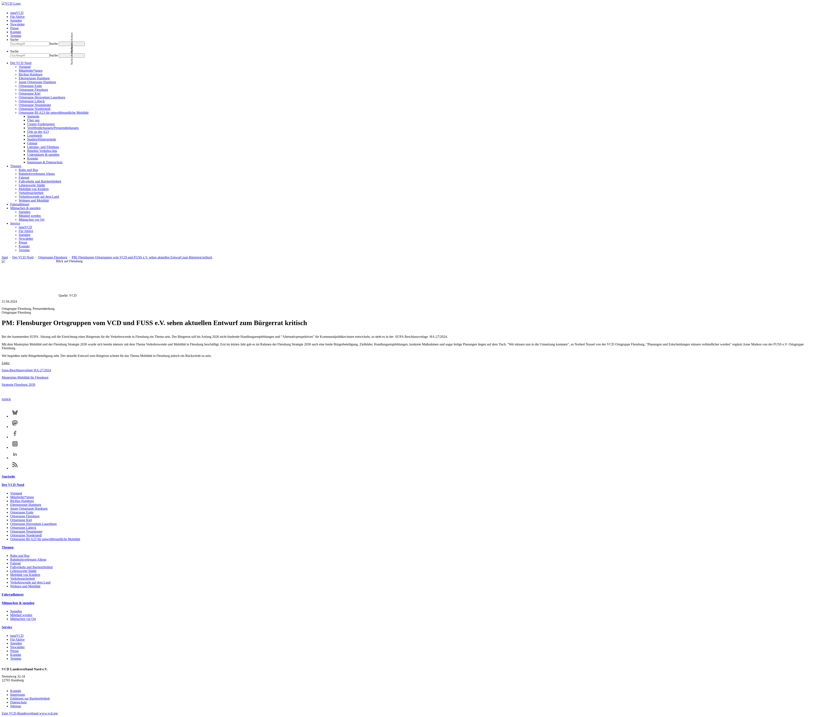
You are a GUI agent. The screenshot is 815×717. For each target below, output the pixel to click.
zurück (6, 399)
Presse (14, 28)
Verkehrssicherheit (31, 193)
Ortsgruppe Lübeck (32, 101)
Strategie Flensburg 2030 (18, 384)
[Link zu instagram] (15, 447)
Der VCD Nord (20, 63)
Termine (15, 36)
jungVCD (17, 13)
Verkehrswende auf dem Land (39, 196)
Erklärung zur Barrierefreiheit (30, 698)
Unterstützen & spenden (43, 154)
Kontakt (15, 32)
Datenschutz (18, 702)
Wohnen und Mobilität (34, 200)
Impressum (17, 694)
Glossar (32, 143)
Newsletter (17, 24)
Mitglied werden (30, 215)
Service (15, 223)
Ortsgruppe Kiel (29, 93)
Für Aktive (17, 16)
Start (5, 257)
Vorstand (25, 67)
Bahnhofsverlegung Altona (37, 173)
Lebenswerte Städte (32, 185)
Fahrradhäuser (19, 204)
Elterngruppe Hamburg (34, 78)
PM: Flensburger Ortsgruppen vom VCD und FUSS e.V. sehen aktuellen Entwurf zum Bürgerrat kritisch (142, 257)
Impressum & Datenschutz (45, 162)
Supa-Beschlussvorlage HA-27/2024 (26, 370)
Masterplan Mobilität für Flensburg (25, 377)
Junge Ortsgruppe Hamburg (37, 82)
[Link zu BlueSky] (15, 416)
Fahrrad (24, 177)
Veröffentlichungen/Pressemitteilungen (53, 128)
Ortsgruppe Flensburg (33, 89)
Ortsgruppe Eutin (30, 86)
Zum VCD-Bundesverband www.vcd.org (30, 713)
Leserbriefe (34, 135)
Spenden (16, 20)
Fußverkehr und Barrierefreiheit (40, 181)
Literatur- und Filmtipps (43, 147)
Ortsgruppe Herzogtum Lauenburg (42, 97)
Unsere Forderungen (41, 124)
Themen (15, 166)
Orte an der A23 (38, 131)
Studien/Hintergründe (41, 139)
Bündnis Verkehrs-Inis (42, 151)
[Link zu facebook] (15, 437)
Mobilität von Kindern (34, 189)
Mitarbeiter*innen (30, 70)
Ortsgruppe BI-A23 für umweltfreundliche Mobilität (54, 112)
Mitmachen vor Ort (31, 219)
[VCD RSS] (15, 468)
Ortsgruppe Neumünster (35, 105)
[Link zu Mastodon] (15, 426)
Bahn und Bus (28, 170)
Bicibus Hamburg (30, 74)
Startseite (33, 116)
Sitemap (15, 706)
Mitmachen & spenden (25, 208)
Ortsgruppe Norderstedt (34, 109)
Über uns (33, 120)
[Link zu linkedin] (15, 458)
